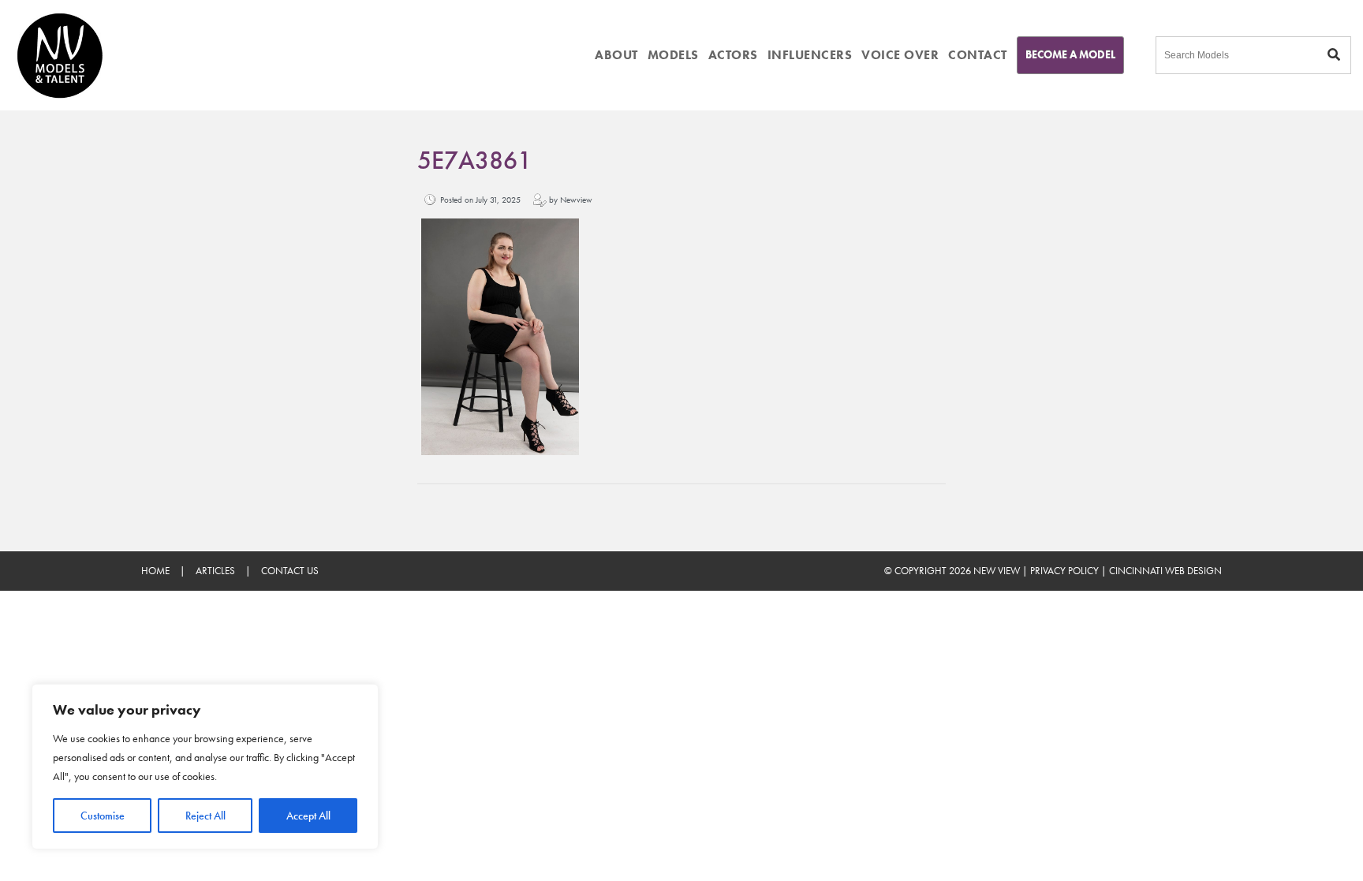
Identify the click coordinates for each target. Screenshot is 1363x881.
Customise (102, 815)
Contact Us (290, 570)
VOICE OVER (900, 55)
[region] (205, 766)
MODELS (673, 55)
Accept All (308, 815)
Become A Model (1070, 54)
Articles (215, 570)
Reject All (205, 815)
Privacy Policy (1064, 570)
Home (155, 570)
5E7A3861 (474, 160)
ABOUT (616, 55)
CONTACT (977, 55)
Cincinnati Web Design (1165, 570)
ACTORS (733, 55)
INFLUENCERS (810, 55)
